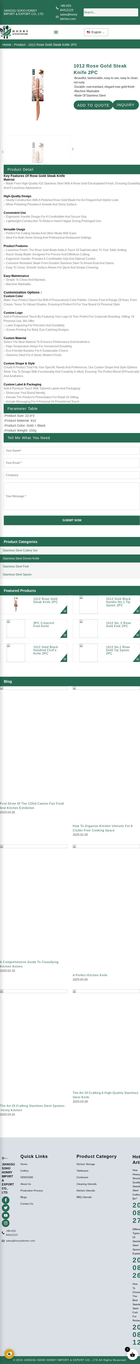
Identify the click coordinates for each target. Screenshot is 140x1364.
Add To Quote (93, 105)
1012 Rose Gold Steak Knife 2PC (45, 600)
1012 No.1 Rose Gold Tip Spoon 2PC (118, 650)
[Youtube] (5, 1215)
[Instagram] (5, 1223)
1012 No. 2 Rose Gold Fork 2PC (118, 624)
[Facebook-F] (5, 1200)
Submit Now (71, 520)
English (96, 32)
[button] (56, 32)
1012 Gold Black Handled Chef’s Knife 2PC (45, 650)
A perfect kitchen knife (90, 975)
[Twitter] (5, 1208)
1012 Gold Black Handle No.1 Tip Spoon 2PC (118, 602)
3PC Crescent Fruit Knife (43, 624)
